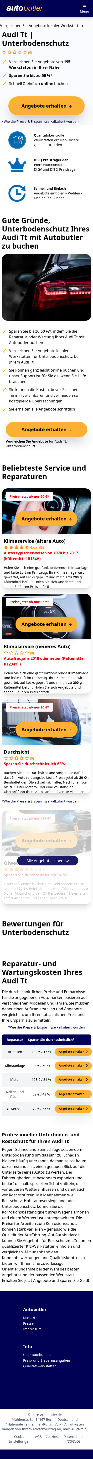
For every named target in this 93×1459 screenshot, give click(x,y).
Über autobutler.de (38, 1354)
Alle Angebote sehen (45, 860)
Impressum (32, 1329)
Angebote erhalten (72, 1051)
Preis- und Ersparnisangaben (46, 1360)
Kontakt (29, 1317)
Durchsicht (17, 752)
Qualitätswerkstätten (40, 1366)
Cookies (52, 1436)
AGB (38, 1436)
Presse (28, 1323)
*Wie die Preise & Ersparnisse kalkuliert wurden (40, 121)
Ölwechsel (16, 863)
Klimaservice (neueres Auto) (37, 646)
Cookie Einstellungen (19, 1439)
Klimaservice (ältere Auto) (35, 541)
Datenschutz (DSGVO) (73, 1439)
